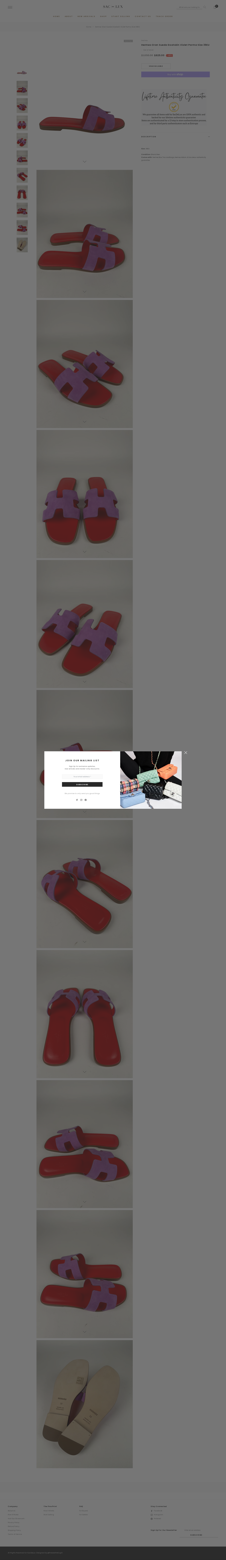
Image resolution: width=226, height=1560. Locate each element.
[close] (185, 752)
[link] (78, 800)
